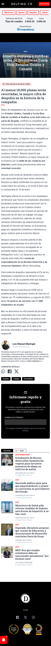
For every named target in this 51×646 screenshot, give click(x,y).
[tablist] (25, 450)
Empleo (6, 379)
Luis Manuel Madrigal (23, 562)
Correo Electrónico (14, 418)
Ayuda (25, 610)
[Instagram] (33, 617)
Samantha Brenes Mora (24, 473)
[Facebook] (17, 617)
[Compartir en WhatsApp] (3, 371)
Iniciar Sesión (44, 4)
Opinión (21, 13)
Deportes (33, 13)
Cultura (45, 13)
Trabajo (16, 379)
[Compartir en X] (16, 371)
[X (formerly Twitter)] (25, 617)
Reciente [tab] (7, 451)
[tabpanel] (25, 510)
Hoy (25, 52)
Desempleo (28, 379)
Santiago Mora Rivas (23, 540)
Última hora (8, 13)
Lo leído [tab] (19, 451)
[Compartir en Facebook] (9, 371)
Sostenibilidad (22, 455)
